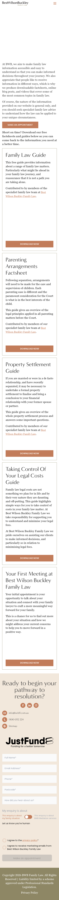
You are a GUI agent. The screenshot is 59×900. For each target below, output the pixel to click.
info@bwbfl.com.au (19, 713)
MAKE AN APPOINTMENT (20, 124)
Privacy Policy (29, 892)
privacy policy (29, 840)
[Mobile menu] (55, 3)
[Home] (15, 3)
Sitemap (13, 726)
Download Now (29, 244)
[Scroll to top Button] (55, 896)
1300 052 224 (16, 719)
